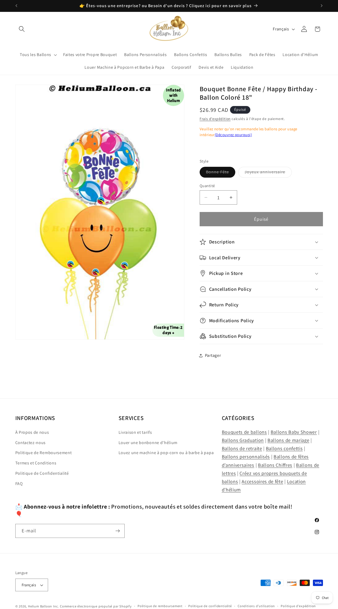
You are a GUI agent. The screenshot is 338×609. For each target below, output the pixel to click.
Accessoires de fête (262, 481)
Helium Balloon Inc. (43, 606)
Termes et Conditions (36, 463)
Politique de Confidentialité (42, 473)
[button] (22, 29)
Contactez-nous (30, 442)
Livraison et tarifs (135, 432)
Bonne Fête (221, 173)
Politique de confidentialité (210, 606)
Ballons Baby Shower (294, 432)
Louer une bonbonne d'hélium (148, 442)
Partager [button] (213, 355)
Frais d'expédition (215, 118)
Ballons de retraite (242, 448)
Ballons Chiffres (275, 465)
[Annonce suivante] (321, 6)
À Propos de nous (32, 432)
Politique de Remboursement (43, 453)
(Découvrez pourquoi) (233, 134)
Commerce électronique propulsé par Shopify (96, 606)
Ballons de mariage (288, 440)
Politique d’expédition (298, 606)
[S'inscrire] (117, 531)
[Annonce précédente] (16, 6)
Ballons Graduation (243, 440)
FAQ (19, 483)
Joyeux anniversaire (268, 173)
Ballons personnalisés (246, 457)
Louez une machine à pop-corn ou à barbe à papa (166, 453)
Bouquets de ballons (244, 432)
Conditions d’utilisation (256, 606)
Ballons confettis (284, 448)
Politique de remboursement (160, 606)
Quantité (207, 185)
